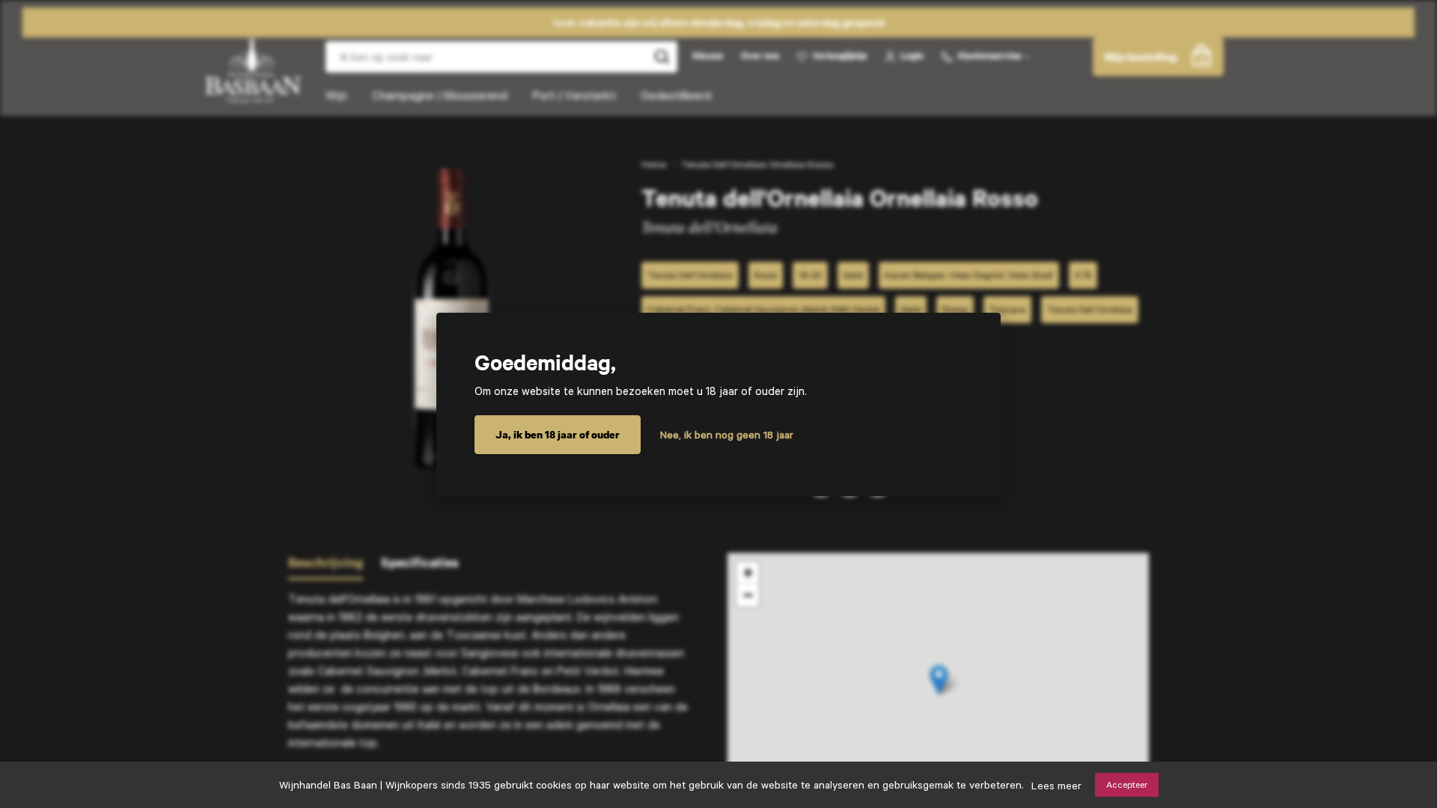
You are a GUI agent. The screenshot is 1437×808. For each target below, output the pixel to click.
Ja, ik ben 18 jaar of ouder (557, 434)
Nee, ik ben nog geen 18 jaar (726, 435)
